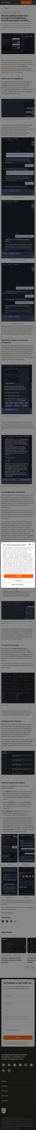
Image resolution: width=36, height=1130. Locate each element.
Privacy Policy (27, 572)
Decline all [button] (18, 580)
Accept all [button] (18, 576)
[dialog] (18, 565)
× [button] (32, 544)
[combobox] (30, 544)
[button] (18, 585)
